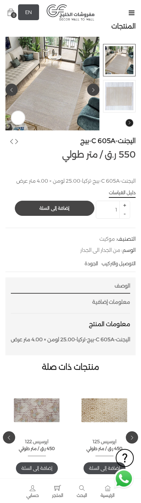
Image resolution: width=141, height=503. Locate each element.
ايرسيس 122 (36, 441)
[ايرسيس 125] (104, 410)
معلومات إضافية (111, 302)
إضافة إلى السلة (54, 208)
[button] (10, 12)
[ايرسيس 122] (36, 410)
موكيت (107, 239)
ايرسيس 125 (104, 441)
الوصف (122, 285)
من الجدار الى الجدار (100, 250)
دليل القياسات (122, 192)
